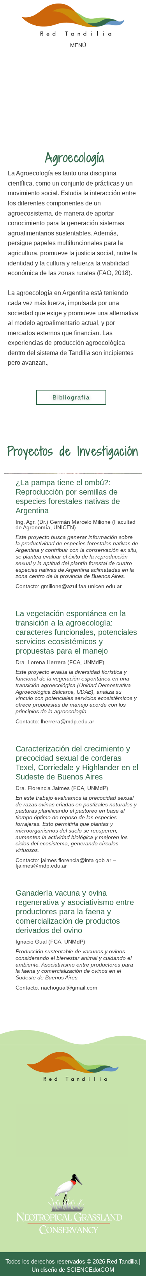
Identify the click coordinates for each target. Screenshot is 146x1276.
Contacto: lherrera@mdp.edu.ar (55, 721)
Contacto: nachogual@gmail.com (56, 987)
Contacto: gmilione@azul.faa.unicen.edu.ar (69, 586)
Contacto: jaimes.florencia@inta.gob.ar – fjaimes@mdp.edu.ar (66, 863)
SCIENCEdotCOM (90, 1269)
